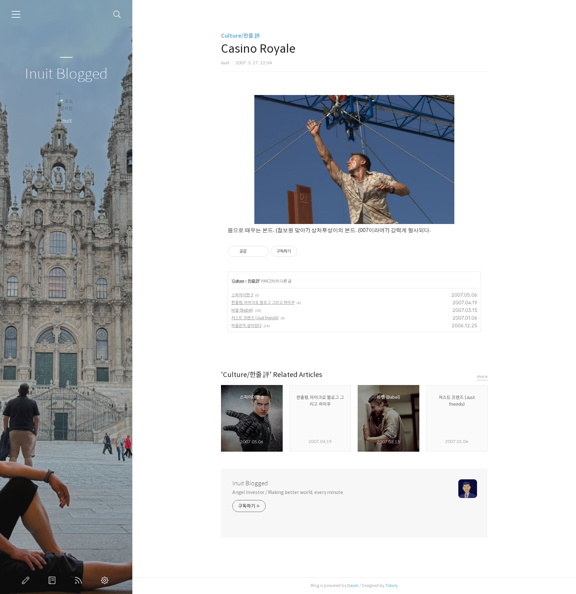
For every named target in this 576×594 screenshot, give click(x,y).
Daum (352, 585)
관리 (106, 580)
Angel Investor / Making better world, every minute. (288, 492)
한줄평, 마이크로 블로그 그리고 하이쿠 (263, 302)
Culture (238, 280)
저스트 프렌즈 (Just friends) (255, 317)
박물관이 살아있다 (246, 325)
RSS (80, 580)
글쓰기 (27, 580)
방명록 (53, 580)
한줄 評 (253, 280)
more (482, 376)
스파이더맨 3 (242, 294)
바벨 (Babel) (242, 310)
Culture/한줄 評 (240, 35)
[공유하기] (253, 251)
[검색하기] (117, 14)
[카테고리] (16, 14)
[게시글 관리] (261, 251)
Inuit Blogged (66, 74)
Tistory (391, 585)
